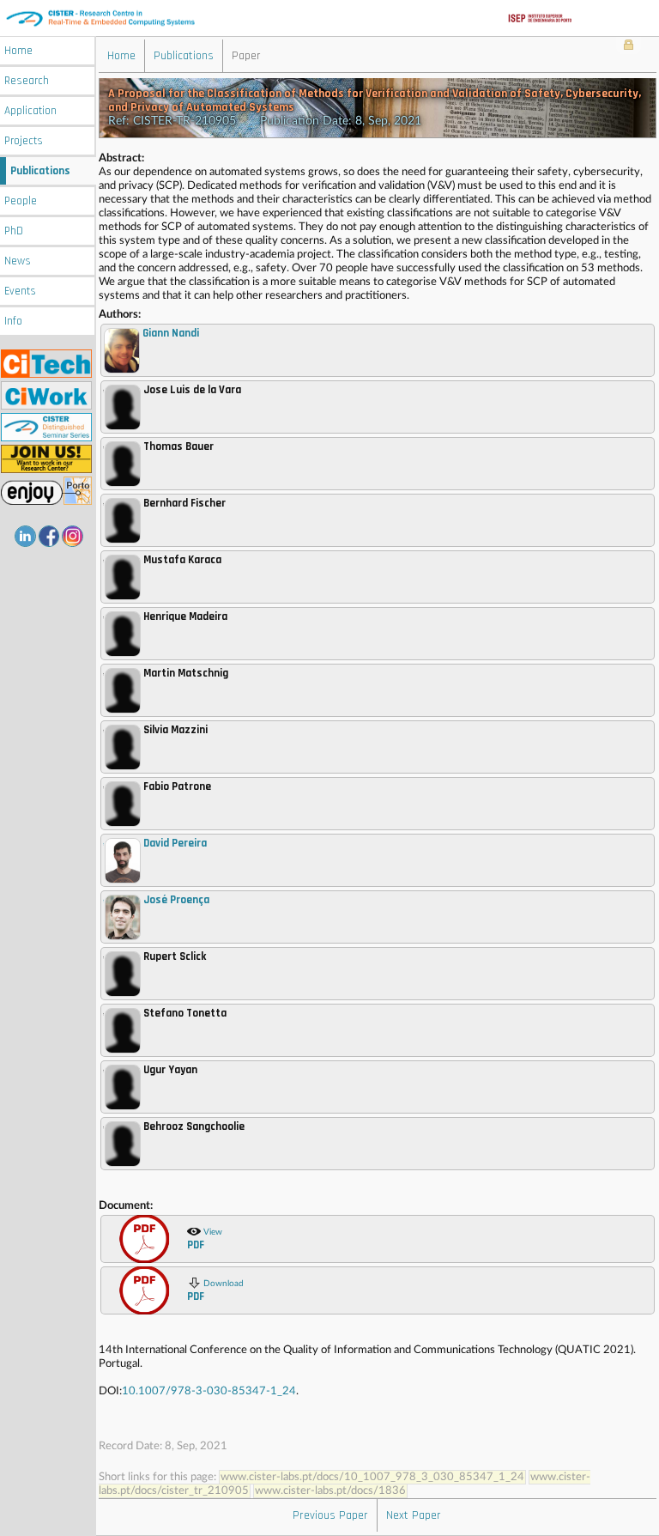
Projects (23, 141)
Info (13, 321)
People (20, 201)
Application (30, 111)
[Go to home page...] (329, 18)
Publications (40, 171)
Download (215, 1291)
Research (26, 81)
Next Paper (413, 1515)
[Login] (628, 46)
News (17, 261)
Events (20, 291)
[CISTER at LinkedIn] (25, 536)
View (204, 1240)
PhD (13, 231)
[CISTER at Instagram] (72, 536)
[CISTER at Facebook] (49, 536)
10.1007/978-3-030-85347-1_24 (209, 1391)
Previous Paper (330, 1515)
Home (18, 51)
